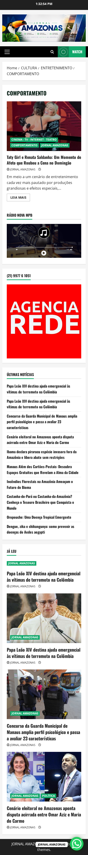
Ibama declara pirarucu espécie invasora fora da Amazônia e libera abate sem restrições (41, 454)
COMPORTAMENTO (24, 145)
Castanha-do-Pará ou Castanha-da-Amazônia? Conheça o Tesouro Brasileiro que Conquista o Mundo (40, 502)
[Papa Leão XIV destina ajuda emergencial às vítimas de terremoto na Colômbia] (44, 618)
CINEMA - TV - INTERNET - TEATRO (34, 140)
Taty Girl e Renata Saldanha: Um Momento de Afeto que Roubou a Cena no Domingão (44, 126)
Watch (77, 51)
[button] (7, 52)
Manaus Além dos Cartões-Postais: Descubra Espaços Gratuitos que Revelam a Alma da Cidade (43, 469)
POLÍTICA (48, 796)
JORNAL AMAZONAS (54, 145)
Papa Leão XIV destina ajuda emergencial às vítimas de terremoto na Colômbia (38, 389)
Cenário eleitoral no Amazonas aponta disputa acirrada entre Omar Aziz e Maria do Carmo (40, 439)
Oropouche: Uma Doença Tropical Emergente (39, 517)
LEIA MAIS (20, 198)
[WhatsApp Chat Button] (76, 843)
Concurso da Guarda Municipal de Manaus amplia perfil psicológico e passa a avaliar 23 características (42, 421)
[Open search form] (52, 51)
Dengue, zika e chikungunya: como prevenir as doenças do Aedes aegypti (40, 529)
